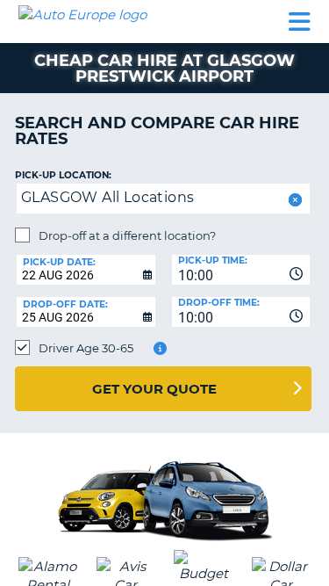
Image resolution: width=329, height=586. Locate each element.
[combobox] (241, 270)
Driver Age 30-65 (86, 348)
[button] (293, 200)
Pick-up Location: (63, 175)
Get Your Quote (154, 388)
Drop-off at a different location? (127, 235)
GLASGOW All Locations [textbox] (107, 197)
